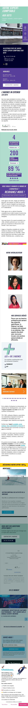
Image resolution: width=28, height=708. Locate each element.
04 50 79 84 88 (10, 56)
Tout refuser (4, 704)
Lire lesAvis (17, 572)
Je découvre (8, 512)
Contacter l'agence (12, 85)
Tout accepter (23, 704)
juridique (3, 426)
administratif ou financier (16, 426)
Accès (25, 30)
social (20, 424)
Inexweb (23, 445)
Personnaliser (14, 704)
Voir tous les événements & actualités (13, 626)
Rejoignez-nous (13, 147)
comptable (15, 424)
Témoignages (13, 163)
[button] (2, 398)
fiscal (8, 426)
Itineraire (25, 39)
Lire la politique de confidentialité (8, 699)
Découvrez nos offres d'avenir (14, 195)
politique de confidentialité (9, 655)
